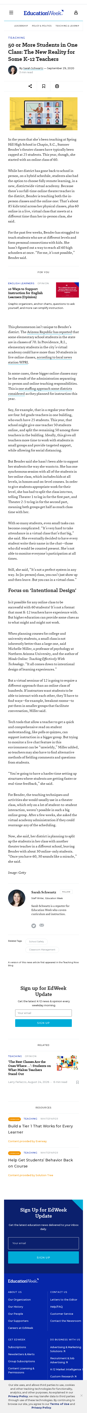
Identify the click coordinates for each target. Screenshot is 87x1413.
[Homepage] (43, 12)
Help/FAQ (56, 1306)
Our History (15, 1306)
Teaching (16, 37)
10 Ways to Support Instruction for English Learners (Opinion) (25, 293)
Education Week (54, 898)
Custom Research (62, 1376)
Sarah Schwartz (33, 68)
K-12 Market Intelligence (66, 1369)
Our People (15, 1313)
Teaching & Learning (68, 26)
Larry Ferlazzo (17, 1082)
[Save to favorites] (43, 86)
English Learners (21, 283)
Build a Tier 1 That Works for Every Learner (40, 1129)
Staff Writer (37, 898)
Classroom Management (42, 949)
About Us (15, 1292)
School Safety (36, 941)
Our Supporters (18, 1320)
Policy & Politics (42, 26)
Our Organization (19, 1299)
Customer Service (61, 1313)
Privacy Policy (18, 1396)
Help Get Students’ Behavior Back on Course (40, 1163)
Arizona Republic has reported (49, 331)
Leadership (21, 26)
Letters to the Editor (63, 1299)
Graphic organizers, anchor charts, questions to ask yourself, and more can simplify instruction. (41, 305)
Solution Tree (44, 1175)
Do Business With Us (65, 1339)
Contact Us (58, 1292)
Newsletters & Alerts (21, 1354)
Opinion (43, 283)
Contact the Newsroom (65, 1320)
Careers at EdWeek (20, 1327)
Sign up (43, 1257)
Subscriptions (17, 1347)
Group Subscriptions (21, 1361)
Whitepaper (49, 1118)
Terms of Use (59, 1404)
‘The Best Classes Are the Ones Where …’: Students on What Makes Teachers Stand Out (29, 1068)
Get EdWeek (16, 1339)
